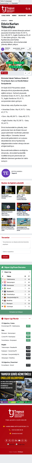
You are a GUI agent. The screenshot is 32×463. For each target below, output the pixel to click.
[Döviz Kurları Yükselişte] (16, 61)
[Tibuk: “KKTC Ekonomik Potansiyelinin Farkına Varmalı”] (24, 190)
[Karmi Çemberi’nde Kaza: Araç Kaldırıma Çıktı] (8, 222)
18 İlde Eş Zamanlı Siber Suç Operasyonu (7, 213)
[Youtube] (19, 440)
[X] (9, 440)
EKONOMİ (22, 15)
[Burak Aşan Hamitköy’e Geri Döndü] (8, 190)
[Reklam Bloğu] (16, 387)
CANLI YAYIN (5, 15)
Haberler (4, 20)
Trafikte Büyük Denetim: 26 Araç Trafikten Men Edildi (23, 213)
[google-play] (20, 445)
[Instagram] (12, 440)
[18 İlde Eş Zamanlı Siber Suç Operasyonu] (8, 207)
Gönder (5, 257)
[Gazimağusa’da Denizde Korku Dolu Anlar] (24, 222)
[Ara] (27, 9)
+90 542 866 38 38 (17, 430)
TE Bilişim (20, 452)
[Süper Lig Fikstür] (29, 318)
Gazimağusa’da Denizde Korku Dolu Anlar (23, 229)
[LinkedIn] (16, 440)
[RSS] (25, 440)
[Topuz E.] (6, 173)
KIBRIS (14, 15)
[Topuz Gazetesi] (7, 9)
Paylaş (5, 73)
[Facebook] (6, 440)
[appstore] (11, 445)
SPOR (30, 15)
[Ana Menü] (29, 9)
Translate (15, 3)
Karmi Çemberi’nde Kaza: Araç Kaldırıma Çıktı (8, 229)
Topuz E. (14, 173)
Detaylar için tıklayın (16, 312)
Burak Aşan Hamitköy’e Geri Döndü (7, 197)
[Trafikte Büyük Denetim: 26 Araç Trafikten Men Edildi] (24, 207)
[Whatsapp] (22, 440)
